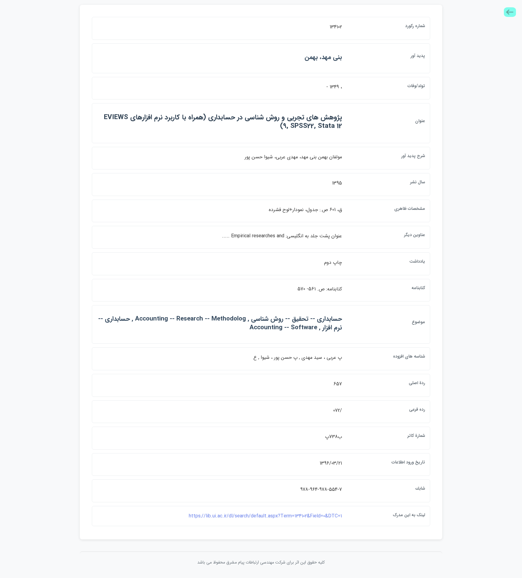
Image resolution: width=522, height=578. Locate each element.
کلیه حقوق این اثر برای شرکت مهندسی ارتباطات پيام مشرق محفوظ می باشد (261, 562)
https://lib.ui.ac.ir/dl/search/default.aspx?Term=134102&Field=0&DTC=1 (265, 516)
